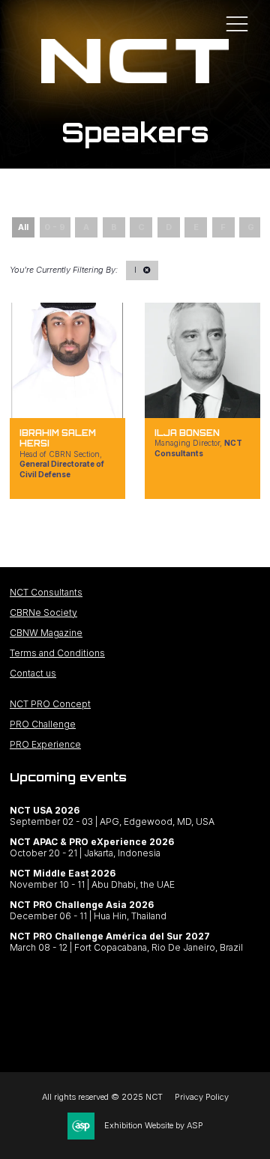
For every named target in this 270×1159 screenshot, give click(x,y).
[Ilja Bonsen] (202, 360)
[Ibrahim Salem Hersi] (67, 360)
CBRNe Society (43, 612)
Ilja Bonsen (187, 433)
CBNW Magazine (46, 632)
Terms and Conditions (57, 653)
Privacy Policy (202, 1097)
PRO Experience (45, 744)
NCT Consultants (46, 592)
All (23, 227)
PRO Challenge (43, 724)
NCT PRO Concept (50, 703)
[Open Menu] (237, 23)
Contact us (33, 673)
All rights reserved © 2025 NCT (102, 1097)
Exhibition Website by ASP (153, 1125)
